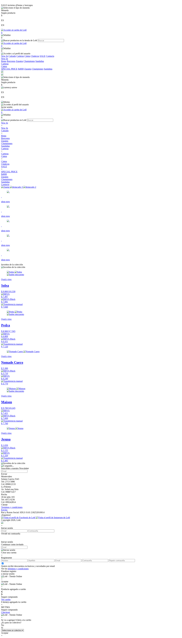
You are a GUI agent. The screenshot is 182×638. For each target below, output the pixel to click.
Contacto (50, 56)
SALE (43, 56)
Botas (3, 61)
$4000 (21, 69)
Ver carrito (6, 599)
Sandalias (39, 61)
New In (4, 56)
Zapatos (19, 61)
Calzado (12, 56)
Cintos (27, 56)
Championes (29, 61)
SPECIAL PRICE (9, 69)
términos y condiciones (18, 568)
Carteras (20, 56)
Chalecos (35, 56)
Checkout (5, 612)
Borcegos (11, 61)
